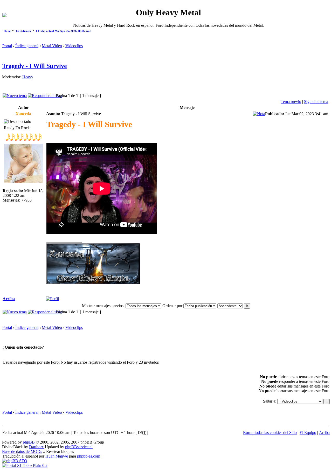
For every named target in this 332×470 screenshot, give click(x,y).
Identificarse (23, 30)
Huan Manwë (56, 456)
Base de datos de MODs (22, 451)
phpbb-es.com (88, 456)
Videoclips (74, 46)
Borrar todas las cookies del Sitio (270, 432)
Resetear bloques (60, 451)
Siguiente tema (316, 101)
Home (7, 30)
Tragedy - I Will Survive (34, 66)
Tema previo (291, 101)
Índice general (26, 46)
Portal (7, 46)
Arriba (9, 298)
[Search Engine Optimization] (14, 461)
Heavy (27, 77)
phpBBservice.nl (79, 447)
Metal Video (52, 46)
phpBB (29, 442)
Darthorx (36, 447)
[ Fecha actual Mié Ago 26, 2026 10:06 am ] (63, 30)
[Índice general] (4, 15)
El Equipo (308, 432)
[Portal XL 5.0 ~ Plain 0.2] (24, 465)
